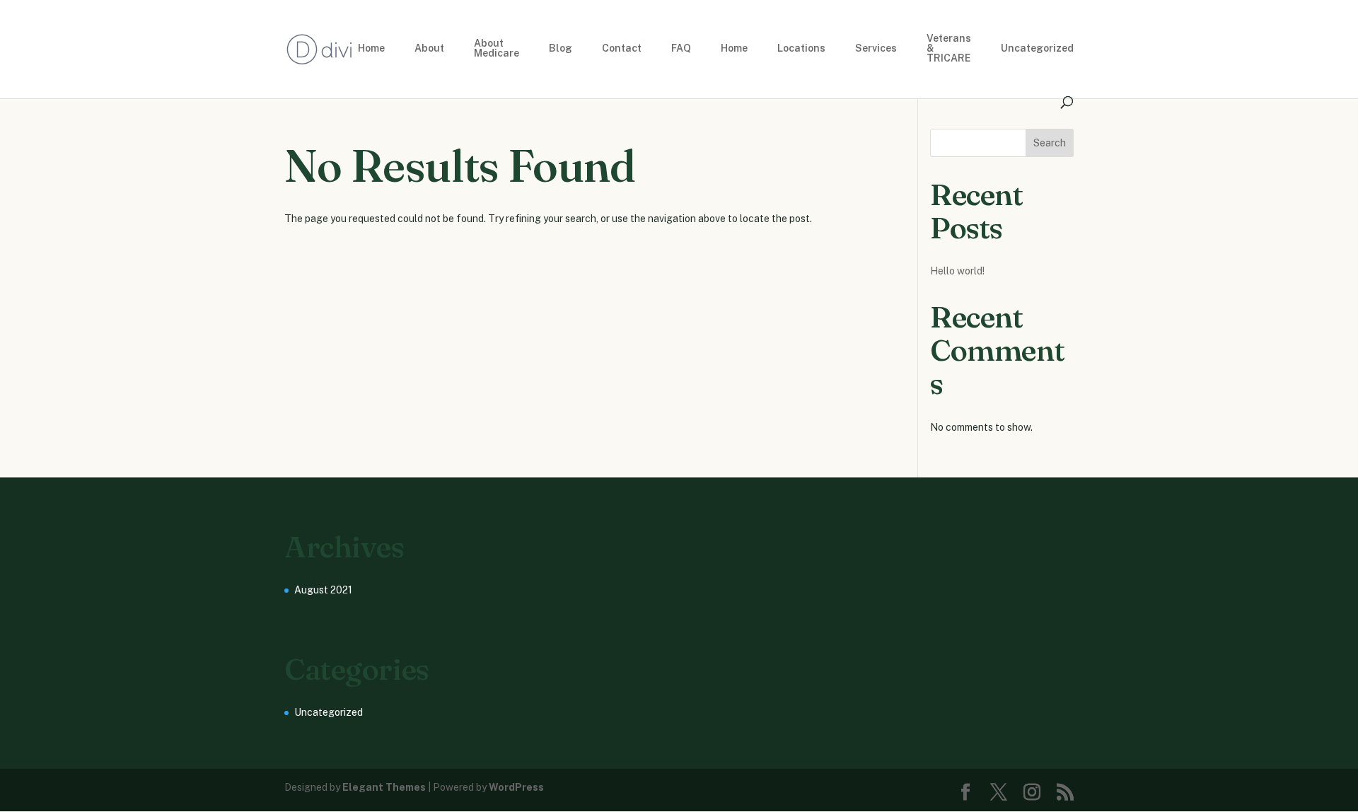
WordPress (516, 787)
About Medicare (496, 48)
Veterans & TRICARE (949, 48)
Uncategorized (1037, 48)
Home (371, 48)
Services (876, 48)
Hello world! (957, 271)
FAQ (681, 48)
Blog (560, 48)
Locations (801, 48)
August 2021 (323, 590)
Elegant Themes (384, 787)
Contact (622, 48)
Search (1049, 143)
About (429, 48)
